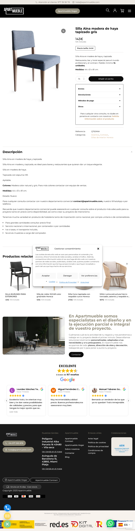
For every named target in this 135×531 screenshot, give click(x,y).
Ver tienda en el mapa (52, 451)
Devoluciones (84, 95)
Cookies (52, 282)
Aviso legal (85, 282)
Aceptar (46, 275)
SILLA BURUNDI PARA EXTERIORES (15, 295)
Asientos (95, 135)
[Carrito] (122, 11)
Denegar (67, 275)
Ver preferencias (89, 275)
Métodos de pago (86, 101)
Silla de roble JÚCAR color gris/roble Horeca (49, 295)
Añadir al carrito (106, 79)
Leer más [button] (13, 412)
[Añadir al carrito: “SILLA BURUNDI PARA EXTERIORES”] (32, 264)
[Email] (7, 516)
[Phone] (7, 507)
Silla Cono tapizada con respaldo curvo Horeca (79, 295)
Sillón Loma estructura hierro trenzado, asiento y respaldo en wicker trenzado (115, 296)
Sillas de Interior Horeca (102, 137)
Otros (80, 107)
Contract (104, 135)
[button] (98, 248)
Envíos (81, 89)
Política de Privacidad (67, 282)
